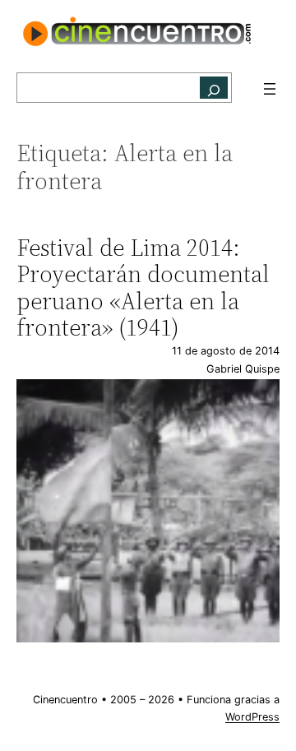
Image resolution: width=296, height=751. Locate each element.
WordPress (252, 717)
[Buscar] (214, 87)
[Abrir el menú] (270, 89)
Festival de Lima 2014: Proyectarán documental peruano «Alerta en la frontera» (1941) (143, 287)
